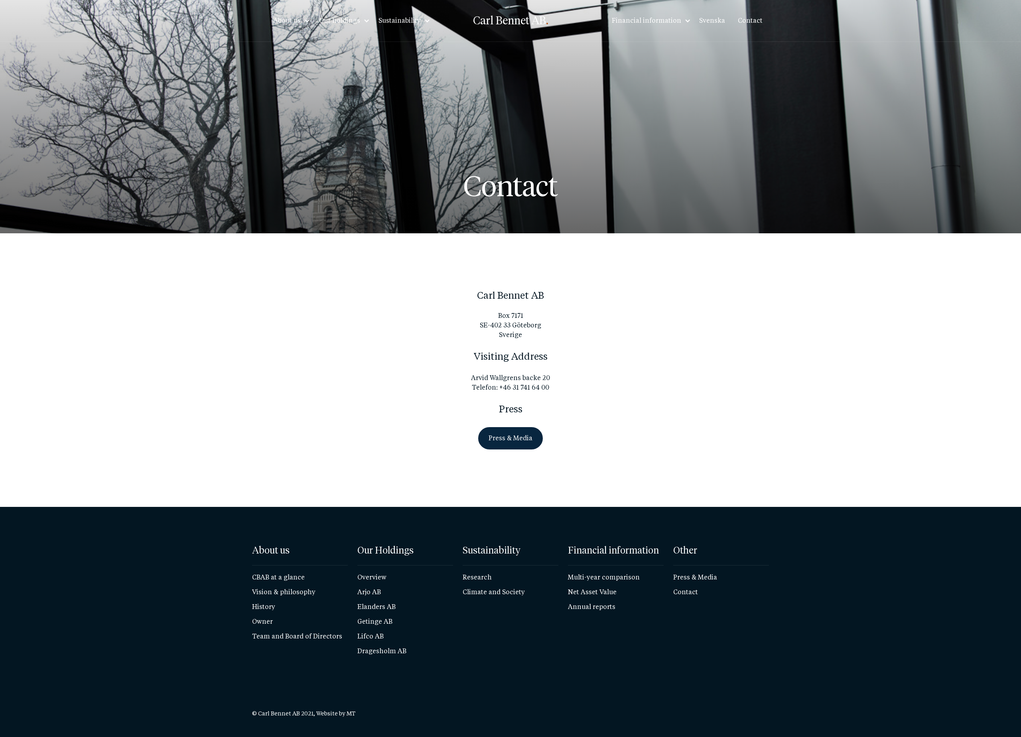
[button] (289, 21)
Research (477, 577)
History (263, 607)
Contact (750, 20)
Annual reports (591, 607)
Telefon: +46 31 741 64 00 (510, 387)
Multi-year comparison (604, 577)
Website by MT (335, 713)
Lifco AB (370, 636)
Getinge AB (374, 621)
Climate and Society (494, 592)
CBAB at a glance (278, 577)
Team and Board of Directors (297, 636)
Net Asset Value (592, 592)
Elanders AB (376, 607)
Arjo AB (369, 592)
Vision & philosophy (283, 592)
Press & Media (695, 577)
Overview (371, 577)
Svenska (712, 20)
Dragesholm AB (381, 651)
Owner (262, 621)
